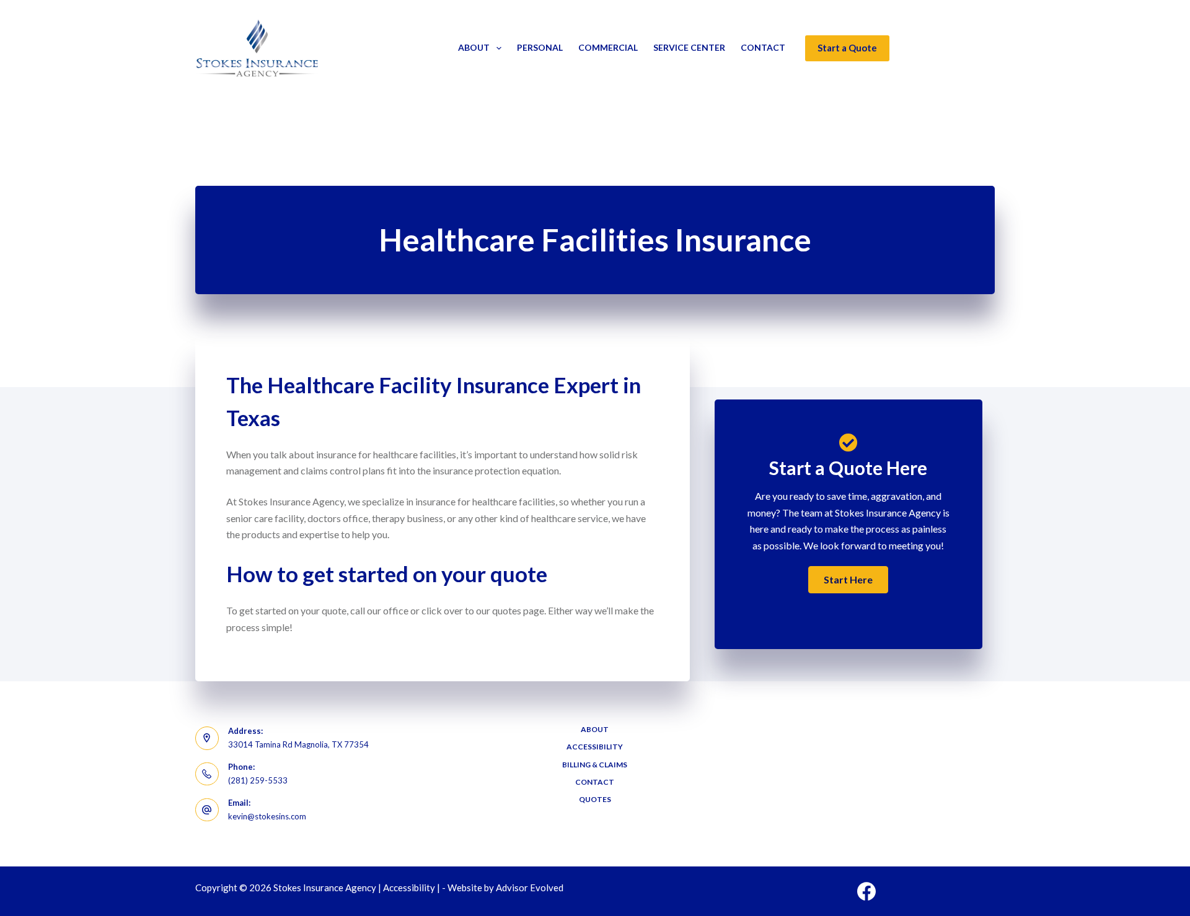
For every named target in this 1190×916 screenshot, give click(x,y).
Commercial (608, 47)
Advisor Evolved (529, 887)
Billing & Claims (594, 764)
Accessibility (594, 746)
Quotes (595, 799)
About (474, 47)
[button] (848, 579)
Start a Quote (847, 47)
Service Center (689, 47)
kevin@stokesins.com (267, 816)
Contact (763, 47)
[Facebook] (866, 891)
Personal (540, 47)
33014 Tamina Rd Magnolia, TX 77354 (298, 744)
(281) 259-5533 (258, 780)
